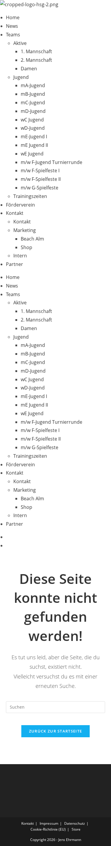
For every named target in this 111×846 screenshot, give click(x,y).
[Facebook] (7, 537)
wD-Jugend (33, 128)
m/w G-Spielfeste (39, 187)
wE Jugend (32, 153)
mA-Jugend (33, 85)
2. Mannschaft (36, 60)
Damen (29, 68)
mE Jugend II (34, 145)
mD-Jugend (33, 111)
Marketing (24, 230)
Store (76, 829)
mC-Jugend (33, 102)
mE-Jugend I (34, 136)
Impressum (49, 823)
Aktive (20, 43)
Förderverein (20, 205)
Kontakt (14, 213)
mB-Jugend (33, 94)
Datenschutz (74, 823)
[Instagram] (7, 545)
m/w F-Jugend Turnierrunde (51, 162)
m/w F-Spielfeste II (41, 179)
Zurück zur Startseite (55, 731)
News (12, 26)
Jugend (21, 77)
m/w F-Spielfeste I (40, 170)
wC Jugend (32, 119)
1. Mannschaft (36, 51)
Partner (14, 264)
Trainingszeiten (30, 196)
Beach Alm (32, 239)
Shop (26, 247)
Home (13, 17)
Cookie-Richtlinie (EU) (48, 829)
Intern (20, 255)
